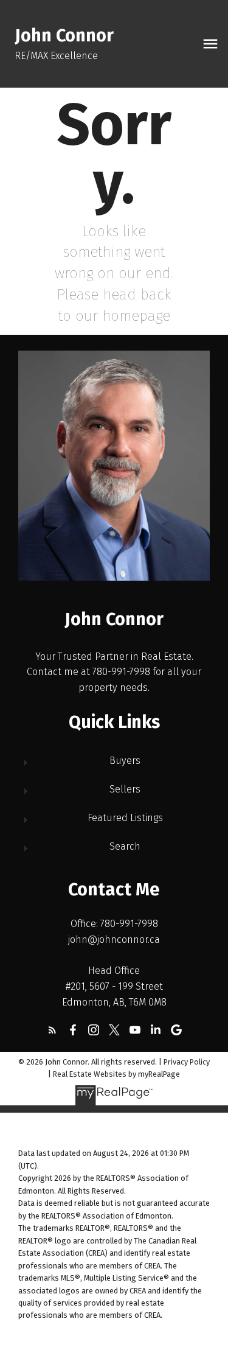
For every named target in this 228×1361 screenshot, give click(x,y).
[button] (52, 1029)
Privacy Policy (187, 1061)
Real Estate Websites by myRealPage (116, 1074)
